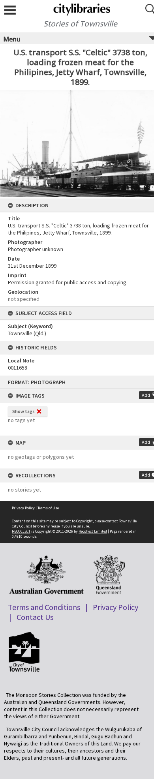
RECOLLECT (21, 531)
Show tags (23, 411)
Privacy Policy (23, 508)
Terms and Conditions (44, 607)
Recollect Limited (93, 531)
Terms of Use (48, 508)
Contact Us (35, 617)
